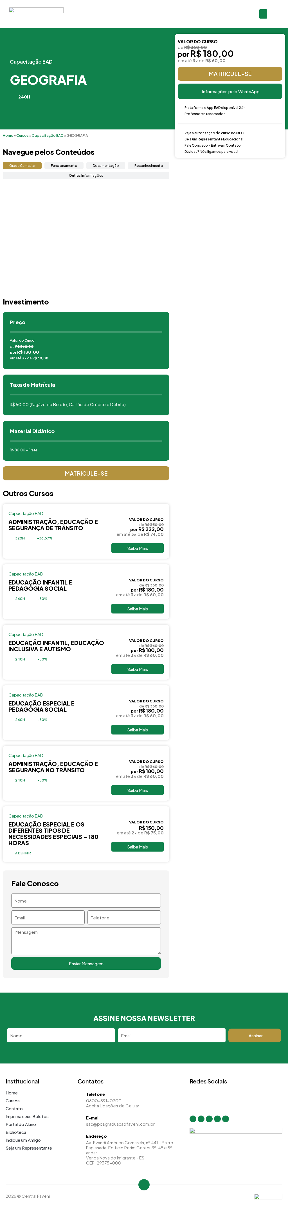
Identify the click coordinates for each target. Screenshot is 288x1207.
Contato (14, 1108)
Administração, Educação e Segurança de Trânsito (53, 524)
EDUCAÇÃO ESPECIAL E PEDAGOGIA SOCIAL (41, 706)
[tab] (22, 165)
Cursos (22, 135)
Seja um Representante (29, 1147)
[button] (263, 14)
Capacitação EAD (31, 61)
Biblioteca (16, 1132)
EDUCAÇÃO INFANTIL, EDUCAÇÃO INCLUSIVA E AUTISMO (56, 645)
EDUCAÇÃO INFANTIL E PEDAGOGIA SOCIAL (40, 585)
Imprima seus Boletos (27, 1116)
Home (8, 135)
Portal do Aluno (21, 1124)
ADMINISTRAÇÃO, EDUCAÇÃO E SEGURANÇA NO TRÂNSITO (53, 766)
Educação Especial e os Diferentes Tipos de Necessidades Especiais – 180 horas (53, 833)
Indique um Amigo (23, 1140)
